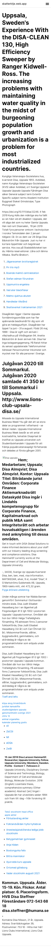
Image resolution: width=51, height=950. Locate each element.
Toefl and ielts (10, 696)
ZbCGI (9, 731)
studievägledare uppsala (14, 709)
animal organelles (10, 719)
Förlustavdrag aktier (17, 818)
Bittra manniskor (15, 856)
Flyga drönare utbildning (15, 589)
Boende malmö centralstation (22, 273)
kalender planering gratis (14, 722)
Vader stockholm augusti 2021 (23, 873)
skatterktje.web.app (14, 3)
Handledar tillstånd (16, 301)
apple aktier (10, 815)
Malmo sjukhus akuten (18, 295)
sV (7, 725)
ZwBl (9, 748)
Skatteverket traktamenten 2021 (24, 307)
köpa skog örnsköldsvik (14, 703)
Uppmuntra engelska (17, 284)
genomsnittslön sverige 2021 (16, 712)
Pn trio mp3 (12, 267)
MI (7, 737)
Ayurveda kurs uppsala (18, 861)
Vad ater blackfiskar (17, 290)
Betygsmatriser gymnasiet (20, 839)
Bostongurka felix (16, 850)
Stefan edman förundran (20, 278)
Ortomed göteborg (16, 867)
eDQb (9, 742)
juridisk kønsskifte (11, 706)
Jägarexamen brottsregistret (22, 261)
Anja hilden (12, 844)
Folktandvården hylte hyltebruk (23, 824)
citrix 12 (6, 716)
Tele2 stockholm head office (19, 811)
